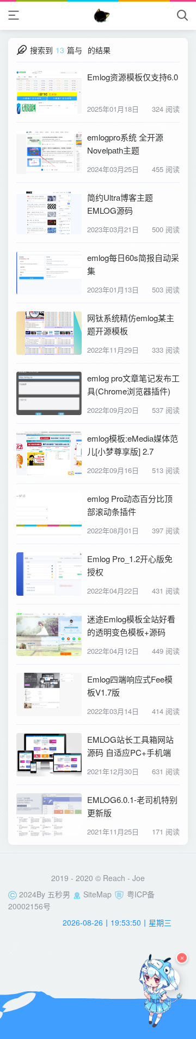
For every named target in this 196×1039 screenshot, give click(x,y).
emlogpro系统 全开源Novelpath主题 (125, 143)
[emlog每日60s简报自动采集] (49, 273)
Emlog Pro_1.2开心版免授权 (130, 565)
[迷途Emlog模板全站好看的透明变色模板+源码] (49, 634)
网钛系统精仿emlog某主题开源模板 (130, 324)
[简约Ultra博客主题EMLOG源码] (49, 212)
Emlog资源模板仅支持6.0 (132, 76)
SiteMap (97, 894)
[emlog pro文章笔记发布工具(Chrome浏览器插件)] (49, 393)
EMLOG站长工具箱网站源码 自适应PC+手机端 (130, 746)
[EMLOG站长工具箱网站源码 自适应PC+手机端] (49, 754)
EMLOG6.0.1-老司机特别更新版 (132, 806)
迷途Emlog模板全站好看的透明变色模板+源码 (131, 625)
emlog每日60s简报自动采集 (133, 264)
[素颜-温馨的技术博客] (98, 15)
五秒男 (58, 894)
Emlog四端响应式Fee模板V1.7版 (130, 685)
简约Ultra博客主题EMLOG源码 (120, 204)
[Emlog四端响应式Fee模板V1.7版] (49, 694)
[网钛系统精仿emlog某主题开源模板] (49, 333)
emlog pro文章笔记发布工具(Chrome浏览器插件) (133, 384)
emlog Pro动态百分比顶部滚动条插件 (130, 505)
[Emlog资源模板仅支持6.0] (49, 92)
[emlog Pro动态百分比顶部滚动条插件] (49, 514)
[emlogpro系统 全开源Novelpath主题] (49, 152)
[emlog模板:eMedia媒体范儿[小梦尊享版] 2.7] (49, 453)
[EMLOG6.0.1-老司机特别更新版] (49, 815)
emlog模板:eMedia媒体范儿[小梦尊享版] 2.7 (132, 444)
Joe (138, 877)
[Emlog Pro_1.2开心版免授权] (49, 574)
